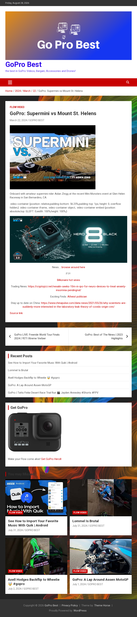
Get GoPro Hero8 (51, 459)
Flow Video (17, 107)
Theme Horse (102, 605)
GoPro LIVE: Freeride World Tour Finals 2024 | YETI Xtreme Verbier (37, 336)
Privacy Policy (70, 605)
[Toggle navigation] (10, 82)
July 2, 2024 (14, 588)
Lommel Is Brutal (18, 370)
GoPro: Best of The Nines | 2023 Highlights (104, 336)
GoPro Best (23, 64)
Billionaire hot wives (68, 280)
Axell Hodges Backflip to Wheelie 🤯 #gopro (34, 377)
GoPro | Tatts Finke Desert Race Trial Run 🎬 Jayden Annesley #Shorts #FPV (53, 392)
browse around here (73, 267)
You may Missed (21, 474)
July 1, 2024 (79, 584)
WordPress (80, 610)
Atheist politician (77, 296)
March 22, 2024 (18, 120)
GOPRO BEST (36, 120)
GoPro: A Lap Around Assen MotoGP (29, 385)
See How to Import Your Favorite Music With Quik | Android (42, 362)
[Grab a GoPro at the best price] (68, 217)
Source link (16, 313)
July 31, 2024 (15, 530)
